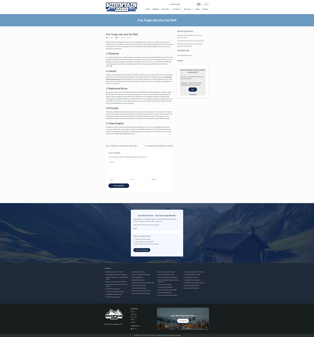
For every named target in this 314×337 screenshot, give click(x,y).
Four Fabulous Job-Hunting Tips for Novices (159, 146)
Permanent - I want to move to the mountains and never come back (191, 84)
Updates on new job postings (143, 239)
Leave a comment (127, 37)
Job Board (155, 9)
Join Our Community (141, 250)
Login (206, 4)
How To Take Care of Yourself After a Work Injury (121, 146)
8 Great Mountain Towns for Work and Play (190, 41)
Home (148, 9)
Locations (176, 9)
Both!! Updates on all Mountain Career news (147, 244)
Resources (187, 9)
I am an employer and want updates (144, 241)
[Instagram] (134, 329)
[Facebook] (132, 329)
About (198, 9)
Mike (118, 37)
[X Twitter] (136, 329)
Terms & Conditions (170, 335)
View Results (192, 94)
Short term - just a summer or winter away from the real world (192, 77)
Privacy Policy (160, 335)
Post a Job (165, 9)
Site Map (178, 335)
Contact (205, 9)
